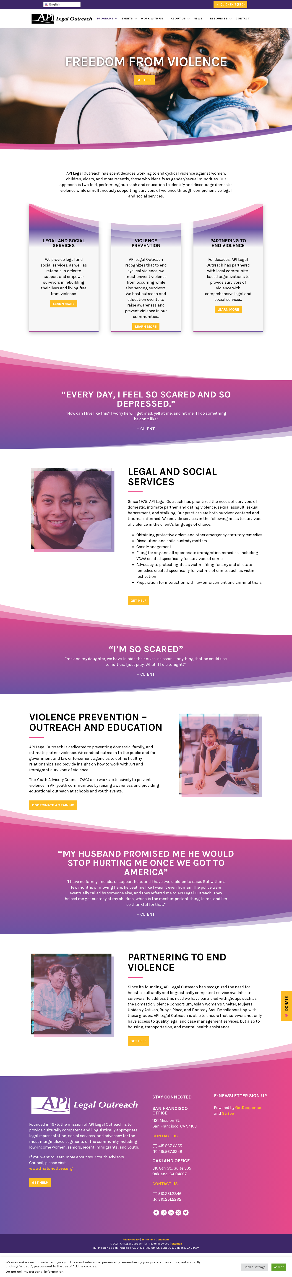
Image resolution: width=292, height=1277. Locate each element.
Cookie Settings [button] (254, 1267)
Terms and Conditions (155, 1239)
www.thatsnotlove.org (51, 1168)
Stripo (228, 1113)
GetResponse (248, 1107)
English (54, 4)
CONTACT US (165, 1135)
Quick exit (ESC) (230, 4)
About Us (178, 18)
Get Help (144, 80)
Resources (219, 18)
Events (127, 18)
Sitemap (176, 1243)
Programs (105, 18)
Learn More (64, 303)
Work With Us (152, 18)
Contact (243, 18)
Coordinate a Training (53, 805)
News (198, 18)
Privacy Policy (131, 1239)
